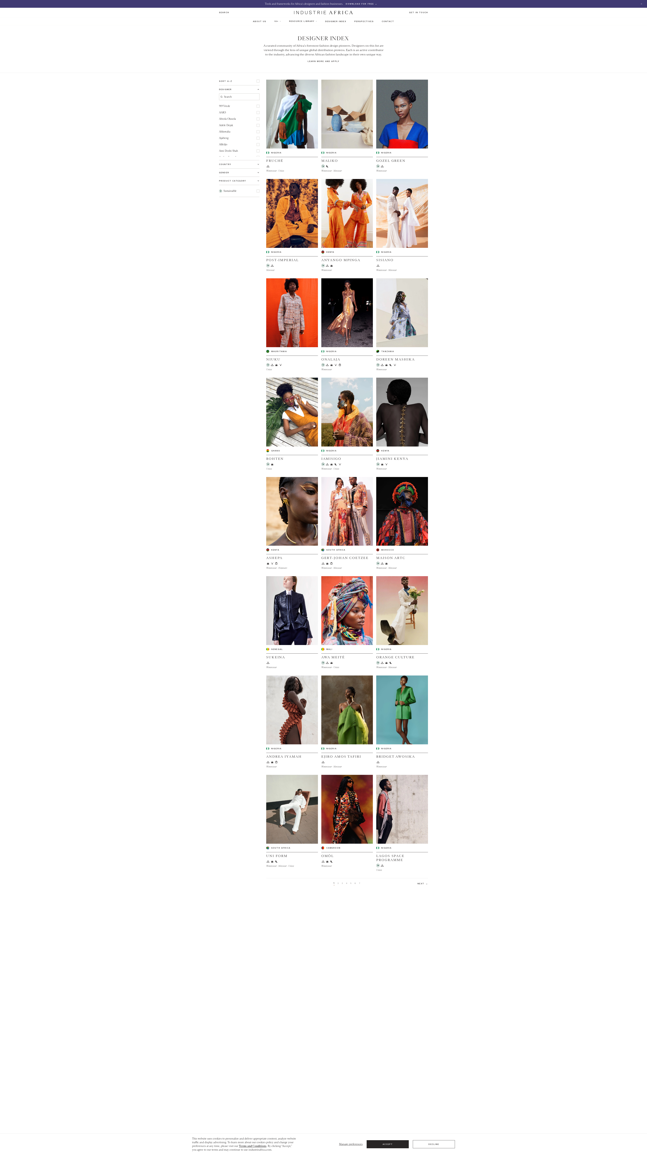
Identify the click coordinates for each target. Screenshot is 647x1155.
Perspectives (364, 21)
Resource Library (302, 21)
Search (224, 12)
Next (423, 883)
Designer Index (335, 21)
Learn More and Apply (323, 61)
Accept (388, 1144)
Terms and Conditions (252, 1146)
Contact (388, 21)
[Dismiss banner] (641, 4)
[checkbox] (258, 81)
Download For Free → (361, 4)
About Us (259, 21)
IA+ (276, 21)
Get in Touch (418, 12)
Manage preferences (351, 1144)
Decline (433, 1144)
